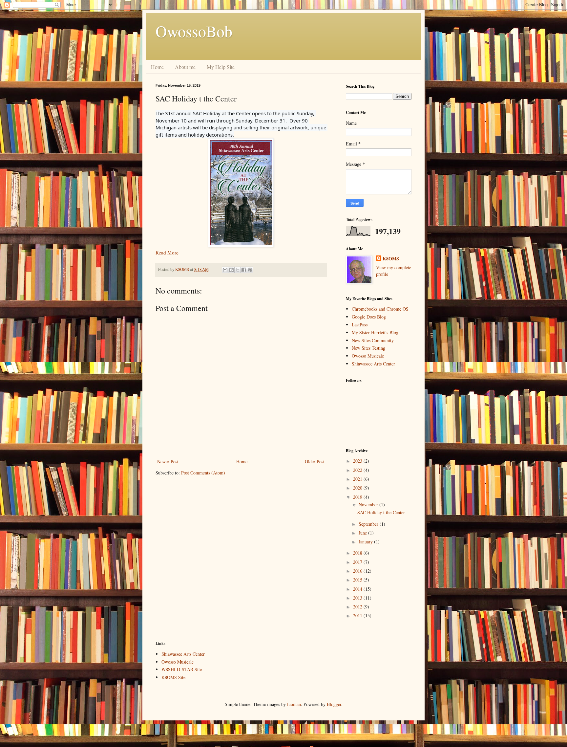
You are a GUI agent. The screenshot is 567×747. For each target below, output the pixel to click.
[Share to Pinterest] (250, 270)
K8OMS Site (173, 677)
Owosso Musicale (368, 356)
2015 (358, 580)
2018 (358, 553)
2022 (358, 470)
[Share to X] (237, 270)
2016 (358, 571)
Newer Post (167, 461)
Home (157, 66)
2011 (358, 615)
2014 (358, 589)
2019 (358, 497)
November (369, 504)
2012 (358, 607)
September (369, 524)
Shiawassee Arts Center (373, 364)
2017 (358, 562)
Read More (167, 252)
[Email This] (225, 270)
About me (185, 66)
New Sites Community (373, 340)
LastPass (360, 324)
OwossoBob (194, 30)
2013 (358, 598)
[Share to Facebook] (244, 270)
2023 (358, 461)
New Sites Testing (368, 348)
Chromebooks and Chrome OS (380, 309)
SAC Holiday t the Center (381, 512)
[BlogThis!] (231, 270)
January (366, 541)
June (363, 533)
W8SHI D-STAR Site (181, 669)
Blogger (334, 704)
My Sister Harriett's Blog (375, 332)
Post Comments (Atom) (203, 473)
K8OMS (391, 258)
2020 (358, 488)
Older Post (315, 461)
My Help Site (221, 66)
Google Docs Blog (369, 317)
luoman (294, 704)
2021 (358, 479)
